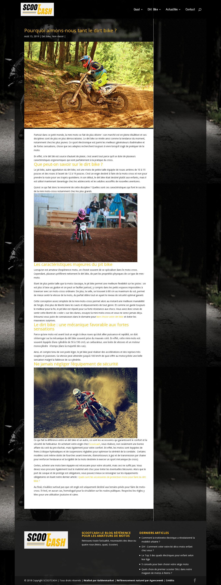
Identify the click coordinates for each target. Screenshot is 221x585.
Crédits (170, 580)
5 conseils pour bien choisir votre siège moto (165, 564)
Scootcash (94, 443)
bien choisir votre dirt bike (110, 316)
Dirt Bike (153, 9)
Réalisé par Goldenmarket (99, 580)
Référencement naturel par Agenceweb (140, 580)
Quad (137, 9)
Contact (190, 9)
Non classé (58, 36)
